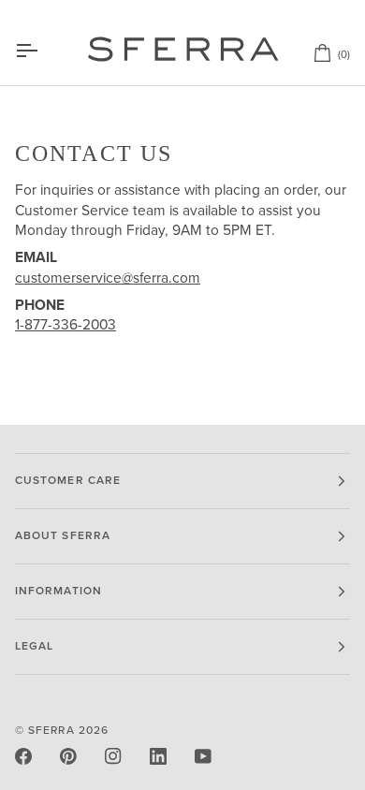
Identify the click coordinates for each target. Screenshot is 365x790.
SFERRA (51, 731)
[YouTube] (203, 756)
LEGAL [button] (34, 646)
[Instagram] (113, 756)
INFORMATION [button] (58, 591)
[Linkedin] (158, 756)
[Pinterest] (68, 756)
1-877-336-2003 (65, 325)
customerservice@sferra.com (107, 278)
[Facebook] (23, 756)
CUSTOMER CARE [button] (68, 481)
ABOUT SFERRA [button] (62, 536)
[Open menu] (43, 50)
